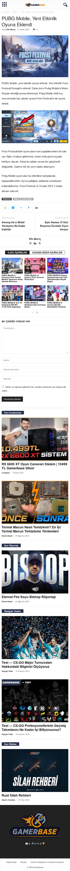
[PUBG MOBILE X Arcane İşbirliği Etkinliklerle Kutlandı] (57, 293)
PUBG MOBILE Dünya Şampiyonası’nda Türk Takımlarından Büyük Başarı (57, 278)
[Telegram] (13, 207)
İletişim (23, 862)
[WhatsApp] (5, 207)
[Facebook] (28, 207)
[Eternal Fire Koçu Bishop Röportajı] (35, 571)
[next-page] (37, 312)
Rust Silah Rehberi (16, 795)
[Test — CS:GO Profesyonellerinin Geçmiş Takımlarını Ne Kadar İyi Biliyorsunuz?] (35, 700)
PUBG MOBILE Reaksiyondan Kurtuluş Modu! (35, 304)
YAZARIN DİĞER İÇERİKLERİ (47, 252)
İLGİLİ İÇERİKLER (17, 252)
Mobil (15, 12)
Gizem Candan (8, 800)
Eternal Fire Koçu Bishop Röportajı (29, 597)
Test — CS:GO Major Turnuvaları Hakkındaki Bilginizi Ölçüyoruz (27, 664)
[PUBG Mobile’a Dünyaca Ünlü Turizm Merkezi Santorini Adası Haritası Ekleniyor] (12, 266)
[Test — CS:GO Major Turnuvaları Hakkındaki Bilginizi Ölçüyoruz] (35, 637)
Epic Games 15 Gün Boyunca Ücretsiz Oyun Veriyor (54, 226)
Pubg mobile (27, 199)
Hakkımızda (11, 862)
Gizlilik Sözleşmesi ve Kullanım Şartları (47, 862)
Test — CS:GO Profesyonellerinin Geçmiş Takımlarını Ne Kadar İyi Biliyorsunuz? (34, 727)
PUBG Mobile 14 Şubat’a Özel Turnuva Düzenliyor (34, 277)
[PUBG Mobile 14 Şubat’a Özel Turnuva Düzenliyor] (35, 266)
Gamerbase (7, 535)
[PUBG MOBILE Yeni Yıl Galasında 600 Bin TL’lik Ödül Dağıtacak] (12, 293)
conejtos (6, 472)
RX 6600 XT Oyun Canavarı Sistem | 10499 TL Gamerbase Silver (34, 466)
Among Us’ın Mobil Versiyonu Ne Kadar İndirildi (13, 226)
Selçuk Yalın (7, 671)
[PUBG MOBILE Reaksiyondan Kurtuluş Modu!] (35, 293)
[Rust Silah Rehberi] (35, 770)
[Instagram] (30, 243)
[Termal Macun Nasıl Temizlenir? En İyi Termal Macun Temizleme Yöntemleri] (35, 502)
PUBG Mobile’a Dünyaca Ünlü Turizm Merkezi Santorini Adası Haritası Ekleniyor (12, 278)
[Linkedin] (36, 207)
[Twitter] (20, 207)
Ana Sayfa (6, 12)
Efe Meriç (11, 29)
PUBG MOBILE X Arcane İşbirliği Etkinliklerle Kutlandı (56, 304)
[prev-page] (33, 312)
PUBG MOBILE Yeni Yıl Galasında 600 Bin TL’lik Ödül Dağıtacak (12, 304)
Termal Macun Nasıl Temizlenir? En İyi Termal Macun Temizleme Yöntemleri (31, 529)
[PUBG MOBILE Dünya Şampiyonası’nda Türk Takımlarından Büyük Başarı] (57, 266)
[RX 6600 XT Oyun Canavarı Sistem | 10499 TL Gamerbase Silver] (35, 439)
